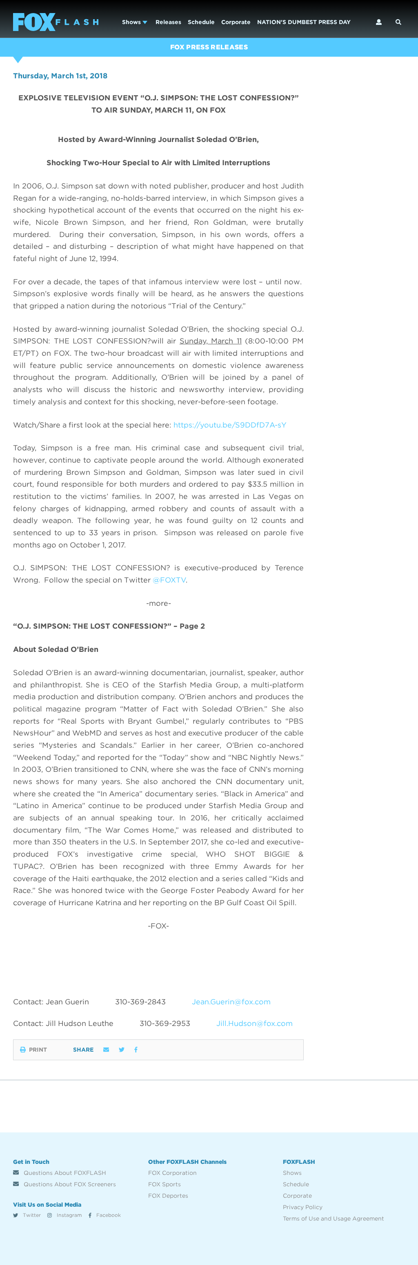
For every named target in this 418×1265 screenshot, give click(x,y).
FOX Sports (164, 1184)
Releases (168, 22)
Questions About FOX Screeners (69, 1184)
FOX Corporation (172, 1173)
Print (38, 1049)
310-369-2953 (165, 1023)
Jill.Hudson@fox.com (254, 1023)
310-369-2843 (140, 1001)
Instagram (68, 1215)
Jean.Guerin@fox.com (231, 1001)
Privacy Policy (302, 1207)
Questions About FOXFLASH (64, 1173)
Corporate (236, 22)
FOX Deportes (168, 1195)
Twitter (31, 1215)
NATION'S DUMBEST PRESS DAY (304, 22)
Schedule (201, 22)
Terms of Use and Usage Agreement (333, 1218)
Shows (132, 22)
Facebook (108, 1215)
